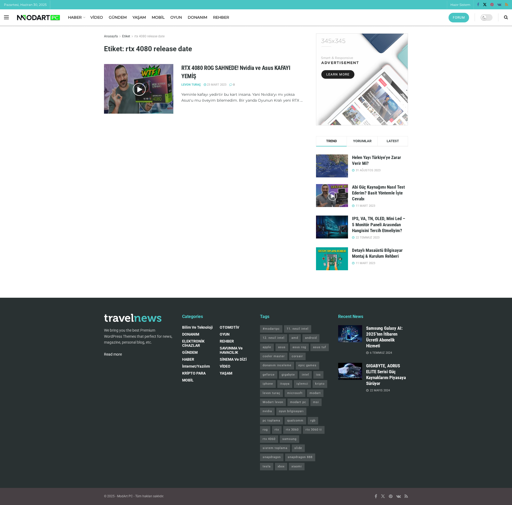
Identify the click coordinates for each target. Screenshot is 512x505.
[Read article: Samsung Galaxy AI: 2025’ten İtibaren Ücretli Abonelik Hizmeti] (350, 333)
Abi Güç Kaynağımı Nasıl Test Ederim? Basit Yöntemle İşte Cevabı (378, 192)
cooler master (274, 356)
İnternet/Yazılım (196, 366)
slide (298, 448)
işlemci (302, 383)
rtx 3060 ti (314, 429)
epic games (307, 365)
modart (315, 393)
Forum (459, 17)
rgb (312, 420)
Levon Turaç (191, 84)
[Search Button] (506, 17)
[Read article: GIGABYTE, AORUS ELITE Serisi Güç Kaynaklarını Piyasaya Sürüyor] (350, 371)
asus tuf (319, 347)
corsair (297, 356)
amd (294, 338)
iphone (268, 383)
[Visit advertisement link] (362, 79)
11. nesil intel (298, 329)
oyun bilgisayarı (291, 411)
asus (282, 347)
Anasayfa (111, 36)
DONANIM (197, 17)
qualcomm (295, 420)
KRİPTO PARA (194, 373)
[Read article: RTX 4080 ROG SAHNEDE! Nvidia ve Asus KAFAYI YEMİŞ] (138, 89)
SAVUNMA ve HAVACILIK (231, 350)
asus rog (299, 347)
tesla (267, 466)
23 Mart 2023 (216, 84)
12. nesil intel (274, 338)
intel (305, 374)
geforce (269, 374)
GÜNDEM (118, 17)
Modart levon (273, 402)
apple (267, 347)
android (311, 338)
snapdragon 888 (300, 457)
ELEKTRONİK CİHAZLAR (193, 343)
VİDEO (96, 17)
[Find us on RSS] (506, 4)
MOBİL (158, 17)
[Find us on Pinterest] (492, 4)
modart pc (298, 402)
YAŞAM (139, 17)
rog (265, 429)
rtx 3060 (292, 429)
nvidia (267, 411)
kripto (320, 383)
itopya (285, 383)
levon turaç (271, 393)
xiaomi (296, 466)
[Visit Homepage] (38, 17)
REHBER (221, 17)
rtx (277, 429)
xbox (281, 466)
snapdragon (272, 457)
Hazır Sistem (460, 5)
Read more (113, 354)
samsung (289, 439)
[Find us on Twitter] (485, 4)
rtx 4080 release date (149, 36)
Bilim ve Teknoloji (197, 327)
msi (316, 402)
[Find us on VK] (499, 4)
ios (318, 374)
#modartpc (271, 329)
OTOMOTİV (229, 327)
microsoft (295, 393)
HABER (75, 17)
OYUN (176, 17)
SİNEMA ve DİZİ (233, 359)
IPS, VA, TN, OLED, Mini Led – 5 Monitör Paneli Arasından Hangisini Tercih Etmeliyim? (378, 224)
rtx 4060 (269, 439)
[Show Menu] (6, 17)
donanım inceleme (277, 365)
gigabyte (288, 374)
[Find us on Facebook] (478, 4)
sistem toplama (275, 448)
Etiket (126, 36)
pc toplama (271, 420)
